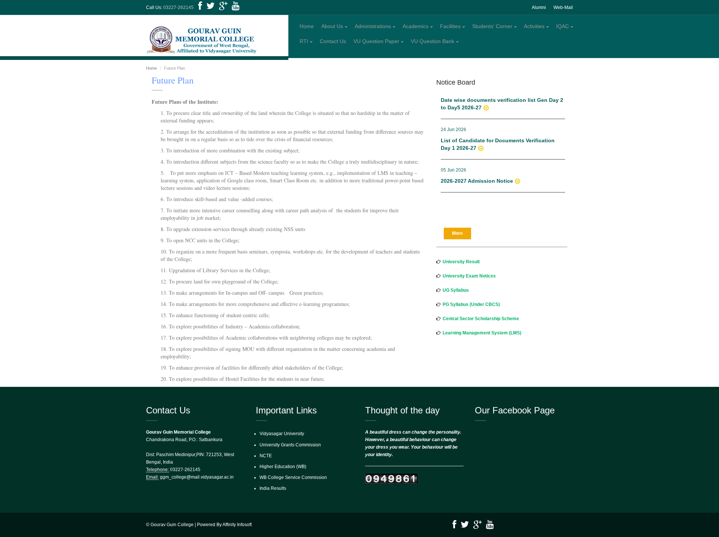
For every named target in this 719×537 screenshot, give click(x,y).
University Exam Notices (469, 276)
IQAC (562, 26)
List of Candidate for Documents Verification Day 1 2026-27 (498, 139)
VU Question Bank (432, 41)
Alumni (539, 7)
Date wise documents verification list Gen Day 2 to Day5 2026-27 (502, 98)
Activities (534, 26)
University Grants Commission (290, 445)
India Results (273, 488)
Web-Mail (563, 7)
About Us (332, 26)
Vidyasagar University (282, 433)
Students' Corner (492, 26)
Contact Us (333, 41)
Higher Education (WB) (283, 466)
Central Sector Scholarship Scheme (481, 318)
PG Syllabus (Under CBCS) (471, 304)
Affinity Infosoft (237, 524)
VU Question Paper (376, 41)
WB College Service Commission (293, 477)
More (457, 233)
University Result (461, 261)
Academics (415, 26)
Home (307, 26)
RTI (304, 41)
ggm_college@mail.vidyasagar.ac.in (197, 477)
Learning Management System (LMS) (482, 333)
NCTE (266, 455)
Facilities (450, 26)
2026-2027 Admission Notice (477, 176)
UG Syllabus (456, 290)
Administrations (373, 26)
